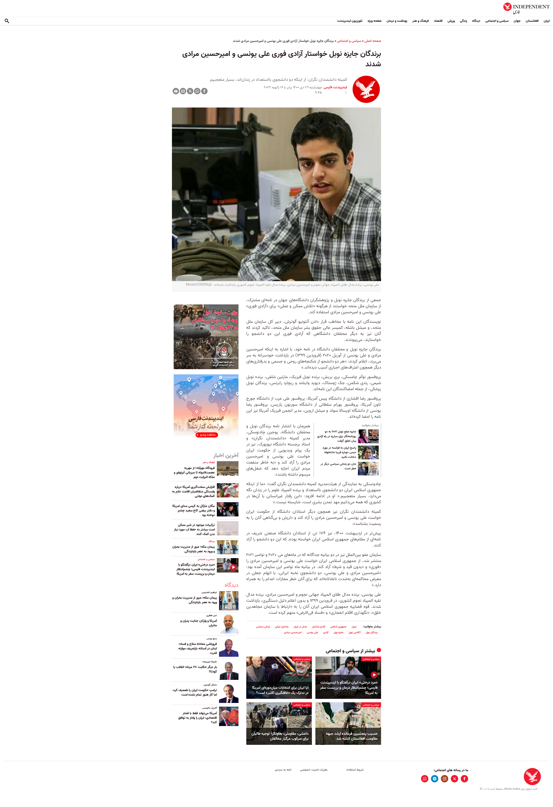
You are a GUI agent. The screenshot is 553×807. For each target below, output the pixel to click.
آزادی (325, 632)
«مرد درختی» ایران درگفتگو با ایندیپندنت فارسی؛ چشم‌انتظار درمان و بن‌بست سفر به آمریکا (349, 687)
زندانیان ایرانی (281, 627)
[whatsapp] (424, 778)
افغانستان (532, 21)
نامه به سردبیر (283, 769)
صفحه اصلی (372, 41)
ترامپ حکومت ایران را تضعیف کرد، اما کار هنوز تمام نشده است (194, 692)
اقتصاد (438, 21)
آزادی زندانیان (318, 627)
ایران (547, 21)
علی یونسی (312, 632)
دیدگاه (476, 21)
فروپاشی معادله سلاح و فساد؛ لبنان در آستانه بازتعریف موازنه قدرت (197, 648)
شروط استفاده (355, 769)
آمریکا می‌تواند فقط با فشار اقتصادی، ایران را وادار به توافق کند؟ (197, 718)
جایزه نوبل (338, 632)
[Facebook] (204, 91)
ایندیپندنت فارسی (335, 87)
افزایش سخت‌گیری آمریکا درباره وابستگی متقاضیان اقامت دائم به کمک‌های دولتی (193, 491)
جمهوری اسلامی (338, 627)
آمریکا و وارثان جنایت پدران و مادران (198, 623)
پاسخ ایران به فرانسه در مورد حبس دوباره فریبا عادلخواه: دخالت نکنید (339, 453)
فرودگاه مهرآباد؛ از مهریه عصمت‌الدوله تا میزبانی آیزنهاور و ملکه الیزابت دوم (194, 472)
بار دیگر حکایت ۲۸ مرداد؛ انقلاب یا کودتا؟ (195, 669)
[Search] (7, 21)
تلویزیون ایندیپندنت (349, 21)
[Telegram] (434, 778)
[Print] (176, 91)
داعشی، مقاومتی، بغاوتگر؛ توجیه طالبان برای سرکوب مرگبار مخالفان (279, 736)
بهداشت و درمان (397, 21)
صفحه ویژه (374, 21)
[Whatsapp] (197, 91)
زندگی (463, 21)
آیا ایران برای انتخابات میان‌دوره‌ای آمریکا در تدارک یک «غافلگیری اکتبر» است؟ (280, 690)
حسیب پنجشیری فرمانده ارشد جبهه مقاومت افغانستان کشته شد (352, 736)
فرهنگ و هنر (420, 21)
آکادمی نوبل (355, 632)
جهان (517, 21)
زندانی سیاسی (263, 627)
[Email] (183, 91)
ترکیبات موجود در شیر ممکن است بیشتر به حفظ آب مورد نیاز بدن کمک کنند (194, 529)
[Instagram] (444, 778)
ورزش (451, 21)
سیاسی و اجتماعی (497, 21)
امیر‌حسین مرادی (293, 632)
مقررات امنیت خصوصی (313, 769)
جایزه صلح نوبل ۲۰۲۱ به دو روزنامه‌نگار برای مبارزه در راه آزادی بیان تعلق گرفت (336, 436)
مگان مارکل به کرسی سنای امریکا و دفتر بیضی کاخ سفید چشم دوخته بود (193, 510)
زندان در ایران (300, 627)
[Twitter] (190, 91)
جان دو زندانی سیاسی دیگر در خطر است (338, 466)
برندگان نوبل (372, 632)
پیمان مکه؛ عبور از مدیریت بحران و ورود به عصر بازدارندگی (193, 549)
